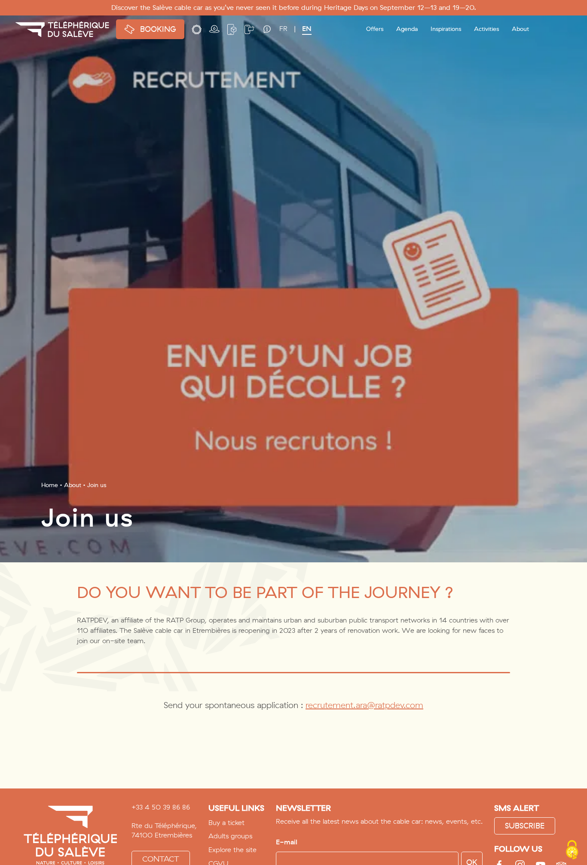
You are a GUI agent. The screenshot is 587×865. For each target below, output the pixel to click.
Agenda (407, 29)
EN (307, 29)
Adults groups (230, 836)
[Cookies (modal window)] (572, 850)
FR (283, 29)
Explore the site (232, 850)
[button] (196, 29)
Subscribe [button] (524, 826)
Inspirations (446, 29)
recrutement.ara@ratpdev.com (364, 705)
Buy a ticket (226, 823)
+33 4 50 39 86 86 (160, 807)
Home (49, 485)
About (72, 485)
